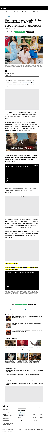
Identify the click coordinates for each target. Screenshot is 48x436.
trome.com (32, 429)
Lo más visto (9, 314)
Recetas (41, 417)
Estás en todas (24, 309)
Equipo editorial (5, 409)
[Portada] (5, 408)
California (11, 11)
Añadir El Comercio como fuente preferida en (32, 16)
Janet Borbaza (9, 309)
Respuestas (35, 407)
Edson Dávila (17, 309)
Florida (7, 11)
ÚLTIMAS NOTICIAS (10, 368)
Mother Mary (29, 11)
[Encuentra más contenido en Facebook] (6, 31)
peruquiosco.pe (5, 431)
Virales (34, 417)
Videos (41, 407)
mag (11, 431)
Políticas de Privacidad (22, 408)
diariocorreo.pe (40, 429)
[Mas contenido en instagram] (26, 420)
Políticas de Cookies (21, 410)
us (33, 410)
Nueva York (19, 11)
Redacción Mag (10, 73)
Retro (41, 414)
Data (40, 410)
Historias (35, 420)
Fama (34, 414)
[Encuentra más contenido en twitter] (9, 31)
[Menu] (2, 8)
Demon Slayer (39, 11)
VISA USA (34, 11)
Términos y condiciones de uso (23, 405)
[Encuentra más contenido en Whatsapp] (11, 31)
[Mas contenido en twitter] (24, 420)
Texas (15, 11)
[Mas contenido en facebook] (21, 420)
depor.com (27, 429)
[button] (7, 180)
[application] (22, 173)
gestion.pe (21, 429)
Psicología (24, 11)
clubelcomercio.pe (13, 429)
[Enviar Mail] (5, 73)
